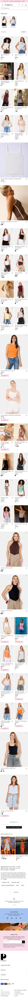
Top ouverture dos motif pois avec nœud (20, 326)
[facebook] (16, 918)
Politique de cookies (5, 993)
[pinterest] (20, 918)
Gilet (22, 885)
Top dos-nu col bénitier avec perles (6, 636)
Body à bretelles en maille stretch (5, 273)
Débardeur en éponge (20, 721)
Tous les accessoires (8, 885)
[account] (22, 5)
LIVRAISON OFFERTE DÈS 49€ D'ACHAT (14, 1)
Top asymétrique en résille (19, 81)
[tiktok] (11, 918)
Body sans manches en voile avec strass (20, 472)
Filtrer (23, 31)
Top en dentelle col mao (5, 55)
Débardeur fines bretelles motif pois (5, 134)
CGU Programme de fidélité (20, 990)
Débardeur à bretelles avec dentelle (6, 247)
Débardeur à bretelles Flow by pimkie (9, 221)
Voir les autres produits (14, 827)
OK (23, 941)
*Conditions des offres (19, 993)
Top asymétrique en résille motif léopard (5, 81)
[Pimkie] (9, 5)
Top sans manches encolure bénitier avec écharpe (6, 326)
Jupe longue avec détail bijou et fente (21, 856)
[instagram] (7, 918)
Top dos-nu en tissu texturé (6, 567)
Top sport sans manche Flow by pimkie (6, 300)
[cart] (12, 55)
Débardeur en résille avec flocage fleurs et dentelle (6, 693)
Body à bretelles (18, 272)
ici (14, 947)
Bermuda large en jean (7, 855)
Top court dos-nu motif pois (20, 524)
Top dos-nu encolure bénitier (7, 810)
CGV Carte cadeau (5, 992)
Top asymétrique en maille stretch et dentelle (19, 665)
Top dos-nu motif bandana (4, 498)
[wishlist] (19, 5)
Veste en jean (15, 882)
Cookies (16, 995)
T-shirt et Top (5, 882)
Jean (17, 885)
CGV (2, 990)
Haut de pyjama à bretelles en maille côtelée (11, 415)
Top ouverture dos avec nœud (8, 370)
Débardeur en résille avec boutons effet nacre (5, 722)
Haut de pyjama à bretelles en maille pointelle (19, 135)
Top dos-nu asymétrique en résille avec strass (20, 636)
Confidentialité (17, 992)
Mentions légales (4, 995)
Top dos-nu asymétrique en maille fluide (6, 108)
